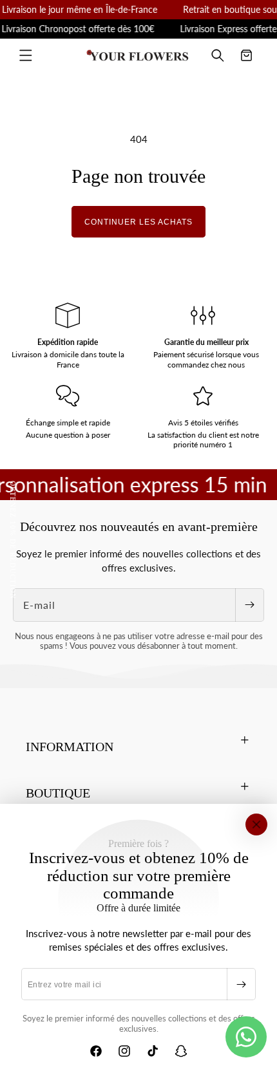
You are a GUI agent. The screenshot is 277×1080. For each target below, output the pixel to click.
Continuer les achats (138, 222)
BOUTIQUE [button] (58, 793)
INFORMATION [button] (69, 747)
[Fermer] (256, 824)
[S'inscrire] (241, 984)
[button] (26, 55)
